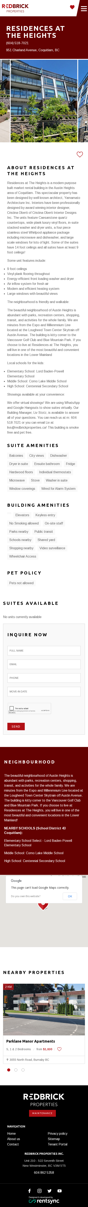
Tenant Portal (57, 1144)
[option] (44, 101)
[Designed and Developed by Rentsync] (44, 1200)
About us (13, 1139)
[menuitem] (25, 1133)
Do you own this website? (25, 896)
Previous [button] (5, 99)
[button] (44, 904)
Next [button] (83, 99)
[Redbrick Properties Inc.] (15, 8)
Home (11, 1133)
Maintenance (42, 1113)
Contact (13, 1144)
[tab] (8, 1069)
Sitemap (54, 1139)
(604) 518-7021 (17, 43)
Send (16, 726)
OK (70, 896)
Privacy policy (57, 1133)
